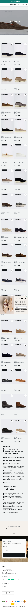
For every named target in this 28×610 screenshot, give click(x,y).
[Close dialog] (26, 297)
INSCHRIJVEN (20, 309)
